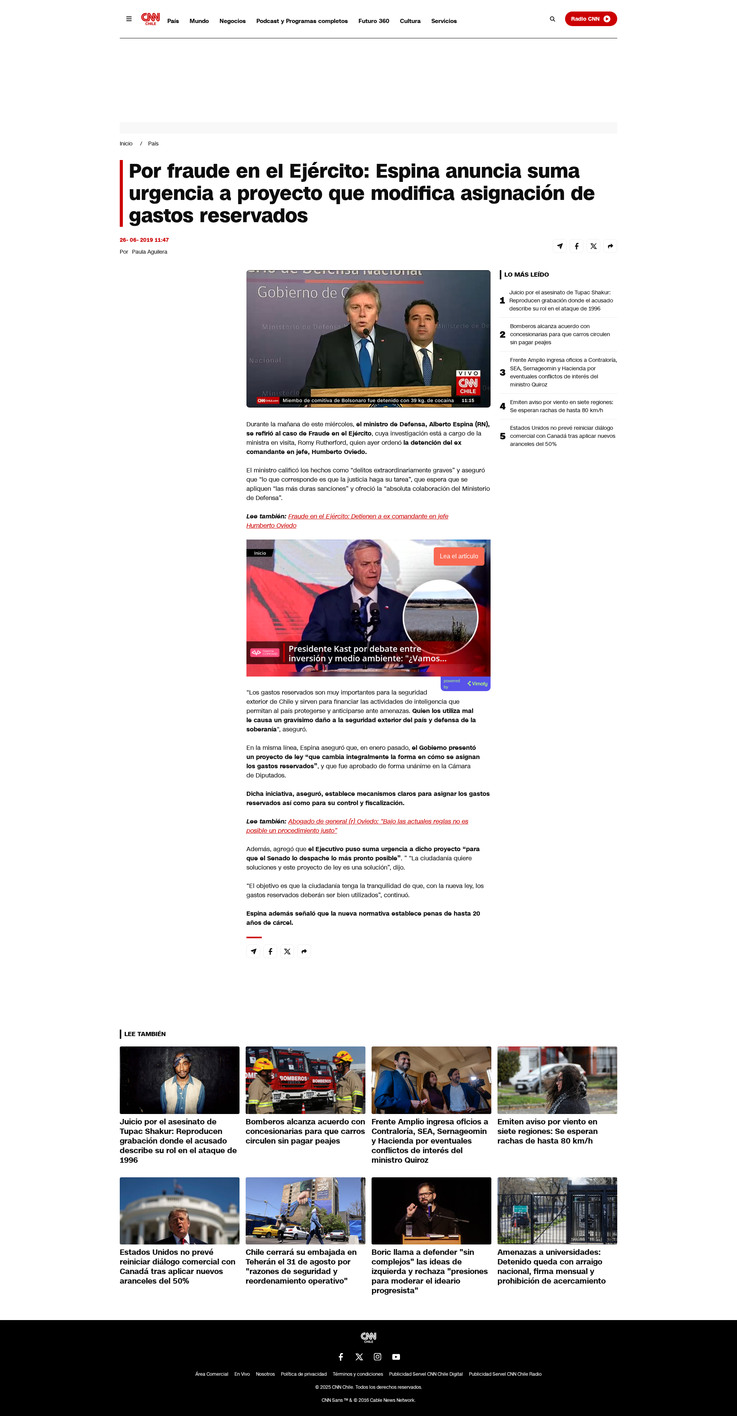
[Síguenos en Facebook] (341, 1357)
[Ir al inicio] (150, 19)
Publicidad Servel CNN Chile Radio (505, 1374)
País (173, 21)
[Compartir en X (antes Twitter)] (593, 246)
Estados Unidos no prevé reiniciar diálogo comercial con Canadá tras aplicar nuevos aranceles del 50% (562, 436)
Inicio (126, 143)
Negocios (233, 21)
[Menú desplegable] (129, 19)
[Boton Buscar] (553, 19)
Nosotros (265, 1374)
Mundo (199, 21)
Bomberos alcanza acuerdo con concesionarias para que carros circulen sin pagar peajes (560, 334)
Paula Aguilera (149, 252)
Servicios (444, 21)
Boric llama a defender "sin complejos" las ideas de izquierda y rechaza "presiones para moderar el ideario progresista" (430, 1271)
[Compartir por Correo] (560, 246)
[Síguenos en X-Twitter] (359, 1357)
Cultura (410, 21)
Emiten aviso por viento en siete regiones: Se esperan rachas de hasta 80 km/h (561, 406)
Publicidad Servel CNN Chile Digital (426, 1374)
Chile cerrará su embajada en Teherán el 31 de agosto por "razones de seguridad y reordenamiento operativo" (301, 1266)
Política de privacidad (304, 1374)
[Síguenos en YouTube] (396, 1357)
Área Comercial (211, 1374)
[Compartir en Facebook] (576, 246)
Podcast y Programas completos (302, 21)
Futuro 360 (374, 21)
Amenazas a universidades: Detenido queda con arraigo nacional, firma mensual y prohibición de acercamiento (551, 1266)
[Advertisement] (177, 710)
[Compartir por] (610, 246)
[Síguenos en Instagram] (378, 1357)
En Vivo (242, 1374)
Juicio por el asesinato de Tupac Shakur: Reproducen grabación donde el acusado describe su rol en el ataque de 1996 (561, 300)
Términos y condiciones (358, 1374)
